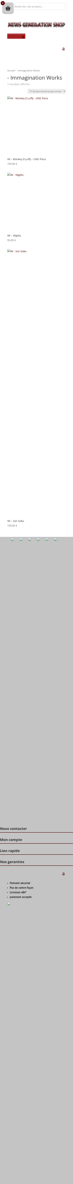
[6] (41, 540)
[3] (15, 540)
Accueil (11, 70)
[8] (58, 540)
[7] (49, 540)
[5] (32, 540)
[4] (23, 540)
